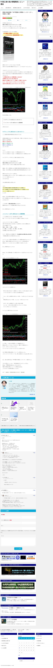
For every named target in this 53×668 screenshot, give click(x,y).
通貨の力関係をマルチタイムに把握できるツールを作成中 (10, 425)
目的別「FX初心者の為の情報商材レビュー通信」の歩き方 (14, 408)
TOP (9, 629)
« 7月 (19, 655)
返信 (34, 435)
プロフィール (45, 21)
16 (19, 647)
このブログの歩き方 (26, 7)
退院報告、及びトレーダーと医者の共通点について (5, 408)
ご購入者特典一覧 (8, 7)
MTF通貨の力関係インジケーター (15, 372)
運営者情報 (39, 640)
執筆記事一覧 (32, 394)
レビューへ (45, 58)
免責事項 (38, 645)
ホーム (2, 7)
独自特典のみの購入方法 (17, 7)
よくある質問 (40, 7)
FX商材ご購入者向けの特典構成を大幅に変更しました (27, 425)
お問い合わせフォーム (45, 31)
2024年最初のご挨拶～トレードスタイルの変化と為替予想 (5, 419)
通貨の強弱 (22, 372)
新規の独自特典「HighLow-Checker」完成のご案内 (22, 408)
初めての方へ (34, 7)
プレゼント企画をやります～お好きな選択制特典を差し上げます (14, 419)
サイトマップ (39, 638)
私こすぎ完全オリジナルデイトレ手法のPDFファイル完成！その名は (31, 408)
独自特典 (7, 372)
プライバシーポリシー (41, 643)
